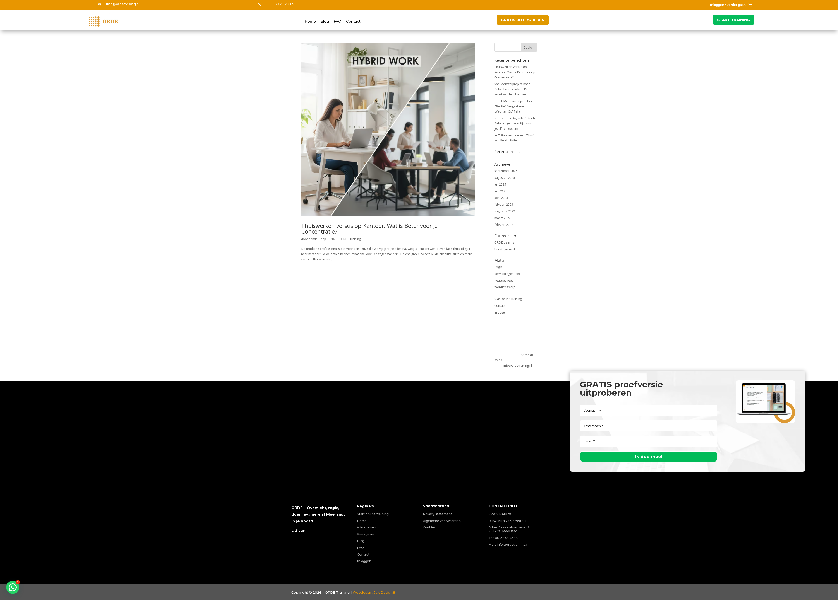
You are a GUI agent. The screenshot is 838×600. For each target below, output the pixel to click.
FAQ (337, 22)
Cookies (429, 527)
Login (498, 267)
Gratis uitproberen (522, 20)
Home (310, 22)
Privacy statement (437, 514)
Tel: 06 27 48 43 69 (503, 538)
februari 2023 (503, 204)
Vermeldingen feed (507, 274)
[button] (12, 587)
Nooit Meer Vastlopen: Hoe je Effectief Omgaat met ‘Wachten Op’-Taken (515, 106)
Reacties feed (503, 280)
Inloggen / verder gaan (728, 5)
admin (313, 239)
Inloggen (500, 312)
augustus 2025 (504, 178)
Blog (325, 22)
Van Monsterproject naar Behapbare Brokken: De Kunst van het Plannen (512, 89)
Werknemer (366, 527)
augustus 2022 (504, 211)
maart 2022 (502, 218)
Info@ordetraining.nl (122, 4)
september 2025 (505, 171)
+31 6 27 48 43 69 (280, 4)
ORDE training (351, 239)
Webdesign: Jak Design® (374, 592)
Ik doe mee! (648, 456)
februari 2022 (503, 225)
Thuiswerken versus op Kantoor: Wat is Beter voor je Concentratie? (369, 228)
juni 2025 (500, 191)
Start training (733, 20)
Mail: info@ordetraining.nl (509, 545)
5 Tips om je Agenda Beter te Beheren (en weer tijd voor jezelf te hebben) (515, 123)
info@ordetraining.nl (517, 365)
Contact (353, 22)
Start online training (508, 299)
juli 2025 (500, 184)
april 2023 (501, 198)
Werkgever (365, 534)
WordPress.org (504, 287)
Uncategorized (504, 249)
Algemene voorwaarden (442, 521)
